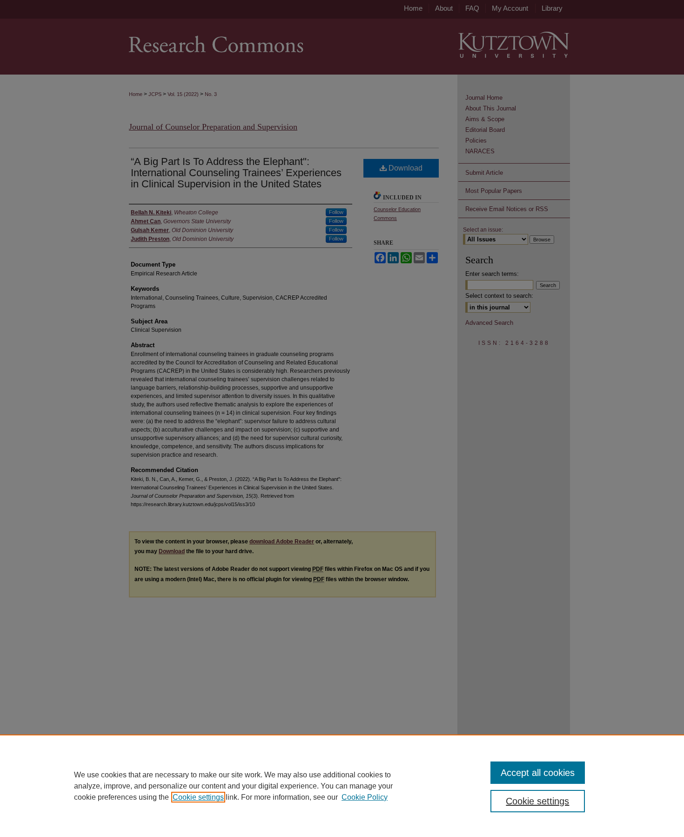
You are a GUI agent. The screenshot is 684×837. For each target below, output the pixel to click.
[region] (342, 785)
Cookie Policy (365, 797)
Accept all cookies (538, 773)
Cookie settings (198, 797)
